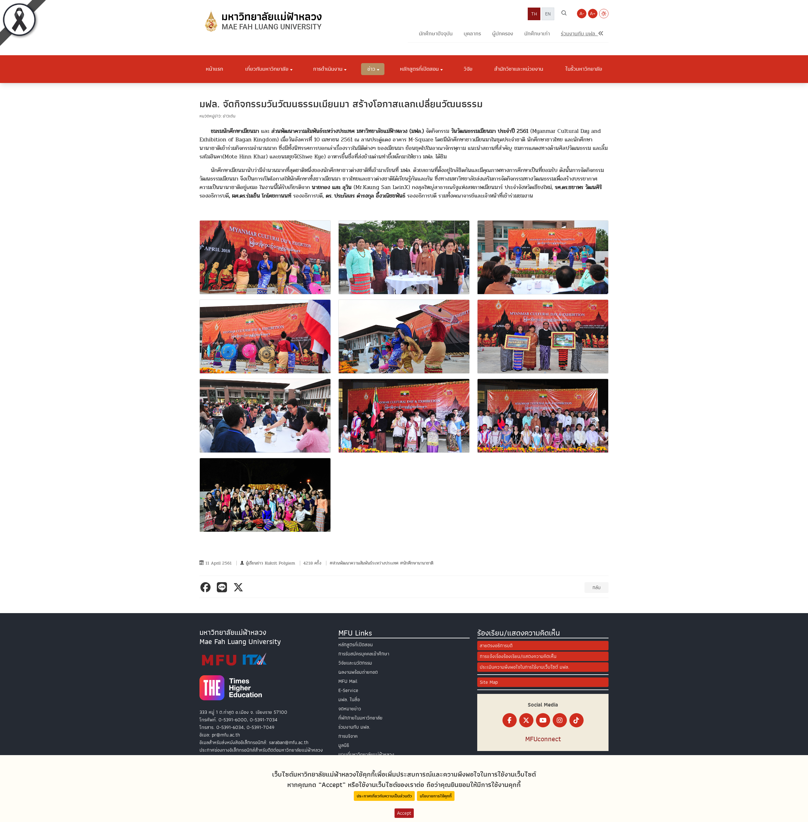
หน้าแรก (214, 68)
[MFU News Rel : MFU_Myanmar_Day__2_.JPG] (404, 257)
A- (581, 13)
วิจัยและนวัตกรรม (355, 663)
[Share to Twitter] (239, 587)
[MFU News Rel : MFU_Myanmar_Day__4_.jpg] (265, 336)
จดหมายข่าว (349, 709)
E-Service (348, 690)
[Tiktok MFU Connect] (576, 720)
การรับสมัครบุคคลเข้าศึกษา (363, 654)
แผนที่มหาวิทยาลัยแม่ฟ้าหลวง (366, 754)
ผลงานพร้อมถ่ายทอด (358, 672)
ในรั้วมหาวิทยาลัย (583, 68)
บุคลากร (472, 33)
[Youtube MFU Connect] (543, 720)
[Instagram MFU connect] (560, 720)
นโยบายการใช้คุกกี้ (436, 796)
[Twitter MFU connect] (526, 720)
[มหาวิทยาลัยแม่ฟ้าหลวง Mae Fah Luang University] (262, 21)
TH (534, 14)
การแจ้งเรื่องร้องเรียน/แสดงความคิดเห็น (518, 656)
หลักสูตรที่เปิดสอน (355, 644)
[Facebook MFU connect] (509, 720)
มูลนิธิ (343, 745)
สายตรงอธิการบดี (496, 645)
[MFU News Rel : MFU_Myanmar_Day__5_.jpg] (404, 336)
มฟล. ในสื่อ (349, 699)
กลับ (596, 587)
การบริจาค (348, 736)
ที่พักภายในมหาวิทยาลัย (360, 718)
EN (548, 14)
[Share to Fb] (206, 587)
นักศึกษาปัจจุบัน (436, 33)
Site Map (489, 682)
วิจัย (468, 68)
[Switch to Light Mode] (604, 13)
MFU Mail (347, 681)
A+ (593, 13)
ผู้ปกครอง (502, 33)
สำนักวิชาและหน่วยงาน (518, 68)
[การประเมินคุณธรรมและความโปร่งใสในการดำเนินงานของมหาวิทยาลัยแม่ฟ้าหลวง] (234, 659)
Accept (404, 813)
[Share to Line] (223, 587)
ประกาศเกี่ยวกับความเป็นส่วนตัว (384, 796)
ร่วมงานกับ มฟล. (354, 727)
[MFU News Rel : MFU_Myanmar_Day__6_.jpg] (543, 336)
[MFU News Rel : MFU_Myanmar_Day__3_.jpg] (543, 257)
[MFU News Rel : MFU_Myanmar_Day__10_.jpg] (265, 495)
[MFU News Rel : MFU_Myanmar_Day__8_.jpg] (404, 415)
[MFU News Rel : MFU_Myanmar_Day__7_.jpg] (265, 415)
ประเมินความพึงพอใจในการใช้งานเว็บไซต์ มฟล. (524, 667)
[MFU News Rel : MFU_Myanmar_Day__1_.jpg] (265, 257)
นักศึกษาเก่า (537, 33)
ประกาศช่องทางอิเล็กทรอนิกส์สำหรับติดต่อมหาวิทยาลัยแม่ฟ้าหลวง (261, 750)
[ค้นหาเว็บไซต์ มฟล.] (564, 14)
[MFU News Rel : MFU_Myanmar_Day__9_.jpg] (543, 415)
